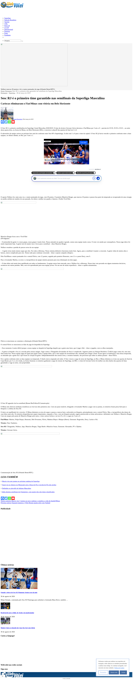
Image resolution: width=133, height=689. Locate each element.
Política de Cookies (119, 668)
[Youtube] (13, 121)
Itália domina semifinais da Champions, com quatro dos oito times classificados (28, 492)
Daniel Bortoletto (17, 119)
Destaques (8, 91)
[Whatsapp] (9, 121)
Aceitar (123, 672)
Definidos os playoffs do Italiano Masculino (16, 488)
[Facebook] (2, 121)
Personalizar (103, 672)
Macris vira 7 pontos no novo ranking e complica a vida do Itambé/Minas (30, 501)
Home (3, 91)
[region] (112, 667)
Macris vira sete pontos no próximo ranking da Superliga (21, 481)
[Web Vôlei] (12, 7)
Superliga (12, 93)
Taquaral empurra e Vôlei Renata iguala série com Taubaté (25, 503)
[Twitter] (6, 121)
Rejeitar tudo (114, 672)
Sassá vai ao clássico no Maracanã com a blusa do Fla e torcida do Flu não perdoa (29, 485)
